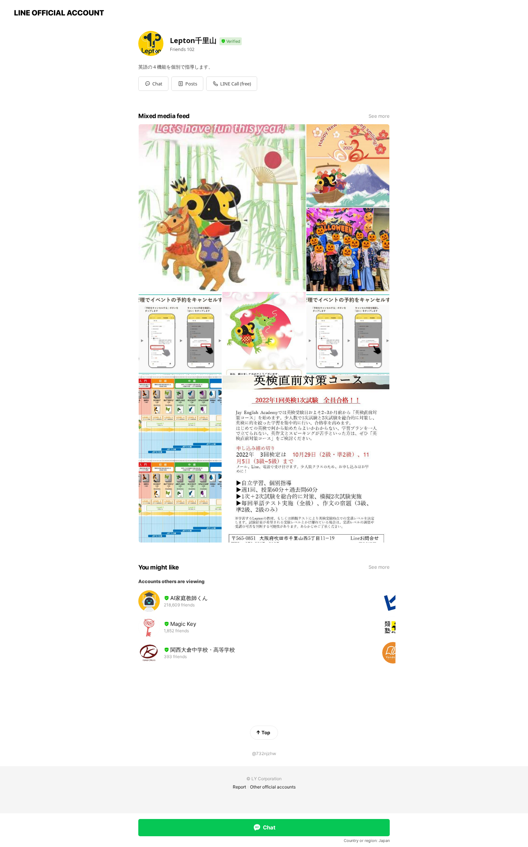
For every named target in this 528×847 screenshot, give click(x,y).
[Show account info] (230, 41)
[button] (187, 83)
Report (239, 787)
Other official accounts (273, 787)
